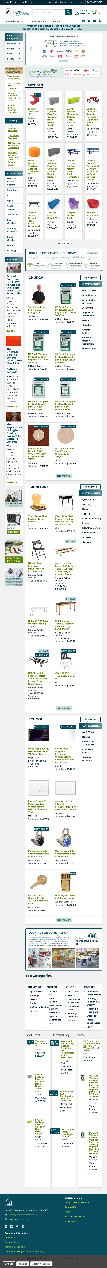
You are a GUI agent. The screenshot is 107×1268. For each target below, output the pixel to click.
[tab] (35, 277)
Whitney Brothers (12, 230)
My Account (71, 1221)
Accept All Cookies (41, 1263)
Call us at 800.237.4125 (19, 1219)
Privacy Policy (12, 1242)
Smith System (11, 208)
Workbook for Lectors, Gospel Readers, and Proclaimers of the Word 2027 (67, 1049)
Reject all (23, 1263)
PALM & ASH (89, 290)
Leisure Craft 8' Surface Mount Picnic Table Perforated (73, 168)
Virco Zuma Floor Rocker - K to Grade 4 (38, 519)
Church (10, 49)
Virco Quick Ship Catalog (13, 77)
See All (33, 1011)
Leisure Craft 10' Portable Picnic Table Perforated (34, 219)
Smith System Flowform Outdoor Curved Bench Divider (52, 168)
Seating (86, 504)
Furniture (11, 43)
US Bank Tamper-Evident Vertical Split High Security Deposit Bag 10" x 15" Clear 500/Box (94, 1143)
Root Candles (11, 221)
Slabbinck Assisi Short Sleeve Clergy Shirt (37, 310)
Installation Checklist (75, 1216)
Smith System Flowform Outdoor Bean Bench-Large (72, 117)
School (10, 53)
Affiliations (10, 1237)
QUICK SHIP (88, 500)
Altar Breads (89, 295)
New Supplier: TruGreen (12, 128)
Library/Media (90, 532)
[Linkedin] (83, 21)
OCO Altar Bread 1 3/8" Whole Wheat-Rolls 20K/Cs (65, 452)
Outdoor (87, 542)
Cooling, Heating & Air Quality (94, 1001)
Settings (9, 1263)
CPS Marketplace (13, 21)
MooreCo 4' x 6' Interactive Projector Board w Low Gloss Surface (65, 805)
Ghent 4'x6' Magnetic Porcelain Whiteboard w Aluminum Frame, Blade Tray (65, 756)
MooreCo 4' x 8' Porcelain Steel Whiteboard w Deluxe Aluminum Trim (38, 806)
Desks (85, 509)
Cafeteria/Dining (91, 518)
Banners (87, 320)
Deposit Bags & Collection (88, 340)
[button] (14, 498)
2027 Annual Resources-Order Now (14, 145)
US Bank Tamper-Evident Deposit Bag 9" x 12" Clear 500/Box (38, 358)
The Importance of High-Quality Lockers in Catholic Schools (14, 433)
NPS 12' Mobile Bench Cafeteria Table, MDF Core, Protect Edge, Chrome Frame (64, 569)
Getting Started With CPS (78, 1202)
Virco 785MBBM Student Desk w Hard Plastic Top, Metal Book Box (64, 520)
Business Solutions (36, 21)
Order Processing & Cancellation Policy (24, 1251)
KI (8, 195)
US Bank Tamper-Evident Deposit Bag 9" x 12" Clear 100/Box (65, 358)
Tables (86, 514)
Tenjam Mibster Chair (71, 215)
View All (11, 251)
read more (11, 331)
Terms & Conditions (15, 1247)
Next (96, 49)
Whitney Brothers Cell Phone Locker (65, 897)
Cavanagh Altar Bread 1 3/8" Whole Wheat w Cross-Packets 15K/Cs (37, 454)
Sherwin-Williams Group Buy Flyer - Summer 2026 (13, 158)
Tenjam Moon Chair (93, 214)
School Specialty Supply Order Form (14, 96)
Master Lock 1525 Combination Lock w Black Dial (38, 854)
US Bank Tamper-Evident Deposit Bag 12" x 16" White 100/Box (38, 405)
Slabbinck (12, 190)
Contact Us (70, 1207)
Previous (31, 49)
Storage (86, 537)
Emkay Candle (11, 238)
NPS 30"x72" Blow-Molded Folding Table (38, 624)
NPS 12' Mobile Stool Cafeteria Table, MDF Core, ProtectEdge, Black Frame (37, 678)
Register (85, 13)
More (55, 21)
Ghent (10, 245)
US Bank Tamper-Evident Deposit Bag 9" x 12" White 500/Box (65, 311)
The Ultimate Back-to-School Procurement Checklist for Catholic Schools (15, 360)
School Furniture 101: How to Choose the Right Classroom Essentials (13, 285)
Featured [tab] (34, 85)
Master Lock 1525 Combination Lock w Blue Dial (65, 854)
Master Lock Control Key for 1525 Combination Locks (38, 899)
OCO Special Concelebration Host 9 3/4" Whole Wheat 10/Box (92, 1046)
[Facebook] (100, 21)
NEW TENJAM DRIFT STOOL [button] (13, 559)
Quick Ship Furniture (13, 136)
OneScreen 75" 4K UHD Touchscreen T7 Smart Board (38, 752)
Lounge (86, 523)
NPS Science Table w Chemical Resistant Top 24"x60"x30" (65, 625)
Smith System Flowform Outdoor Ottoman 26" (33, 167)
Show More (63, 243)
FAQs (67, 1211)
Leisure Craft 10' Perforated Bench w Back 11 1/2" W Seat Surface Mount (93, 170)
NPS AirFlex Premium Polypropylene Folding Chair (36, 567)
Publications (89, 348)
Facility (10, 59)
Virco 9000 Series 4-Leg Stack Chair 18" (65, 676)
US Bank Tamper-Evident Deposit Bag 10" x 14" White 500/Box (65, 405)
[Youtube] (94, 21)
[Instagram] (89, 21)
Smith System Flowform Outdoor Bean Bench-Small (52, 117)
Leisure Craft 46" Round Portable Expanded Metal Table (92, 117)
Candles (86, 325)
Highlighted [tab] (90, 277)
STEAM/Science (91, 528)
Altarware (87, 308)
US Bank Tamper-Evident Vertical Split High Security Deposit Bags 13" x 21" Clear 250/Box (94, 1086)
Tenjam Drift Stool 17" (33, 112)
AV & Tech (88, 732)
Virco (10, 201)
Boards (86, 737)
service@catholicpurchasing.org (23, 1215)
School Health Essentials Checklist (12, 109)
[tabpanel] (63, 49)
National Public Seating (11, 181)
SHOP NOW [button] (13, 532)
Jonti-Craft (13, 214)
